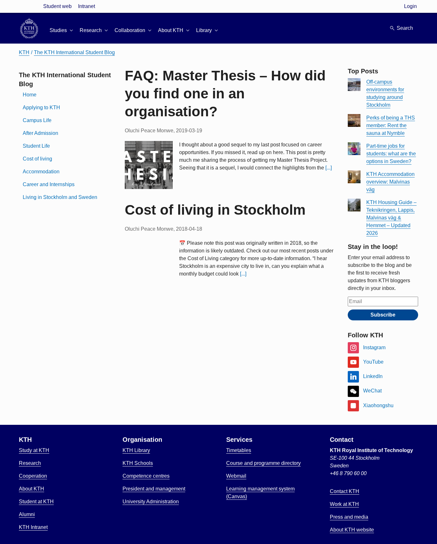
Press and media (349, 517)
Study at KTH (34, 450)
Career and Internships (49, 184)
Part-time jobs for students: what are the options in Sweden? (391, 153)
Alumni (27, 514)
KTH (24, 52)
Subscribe (382, 314)
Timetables (238, 450)
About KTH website (352, 529)
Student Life (36, 146)
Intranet (86, 6)
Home (29, 94)
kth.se (29, 6)
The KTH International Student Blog (74, 52)
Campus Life (37, 120)
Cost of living (37, 158)
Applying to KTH (41, 107)
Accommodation (41, 171)
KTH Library (136, 450)
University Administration (151, 501)
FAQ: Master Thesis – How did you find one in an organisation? (225, 93)
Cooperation (33, 476)
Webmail (236, 476)
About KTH (31, 488)
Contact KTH (344, 491)
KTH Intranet (33, 527)
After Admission (40, 133)
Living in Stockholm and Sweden (60, 197)
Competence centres (146, 476)
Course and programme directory (263, 463)
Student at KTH (36, 501)
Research (30, 463)
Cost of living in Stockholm (215, 210)
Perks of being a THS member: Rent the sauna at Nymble (390, 125)
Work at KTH (344, 504)
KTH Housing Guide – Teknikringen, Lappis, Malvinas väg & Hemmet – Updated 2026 (391, 218)
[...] (328, 167)
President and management (154, 488)
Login (410, 6)
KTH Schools (138, 463)
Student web (57, 6)
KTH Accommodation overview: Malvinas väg (390, 181)
